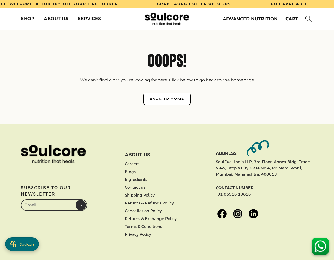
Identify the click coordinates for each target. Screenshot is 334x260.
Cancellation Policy (143, 211)
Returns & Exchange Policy (151, 218)
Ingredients (136, 179)
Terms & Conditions (143, 226)
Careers (132, 164)
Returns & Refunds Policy (149, 203)
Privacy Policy (138, 234)
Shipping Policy (140, 195)
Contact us (135, 187)
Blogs (130, 171)
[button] (307, 19)
